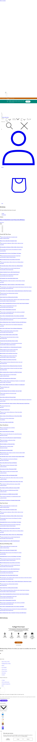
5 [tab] (2, 231)
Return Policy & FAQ (5, 661)
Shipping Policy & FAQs (6, 663)
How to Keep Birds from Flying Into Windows (12, 219)
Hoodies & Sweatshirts (6, 683)
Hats (3, 685)
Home (3, 213)
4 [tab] (2, 230)
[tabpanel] (18, 220)
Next (1, 223)
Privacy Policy (4, 671)
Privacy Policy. (24, 736)
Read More (2, 222)
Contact (3, 674)
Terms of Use (4, 669)
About (3, 665)
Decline (28, 739)
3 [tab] (2, 228)
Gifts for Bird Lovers (5, 682)
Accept (18, 739)
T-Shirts (3, 680)
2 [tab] (2, 227)
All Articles (4, 214)
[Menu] (2, 114)
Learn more (18, 642)
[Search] (18, 126)
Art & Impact (4, 667)
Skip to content (3, 0)
